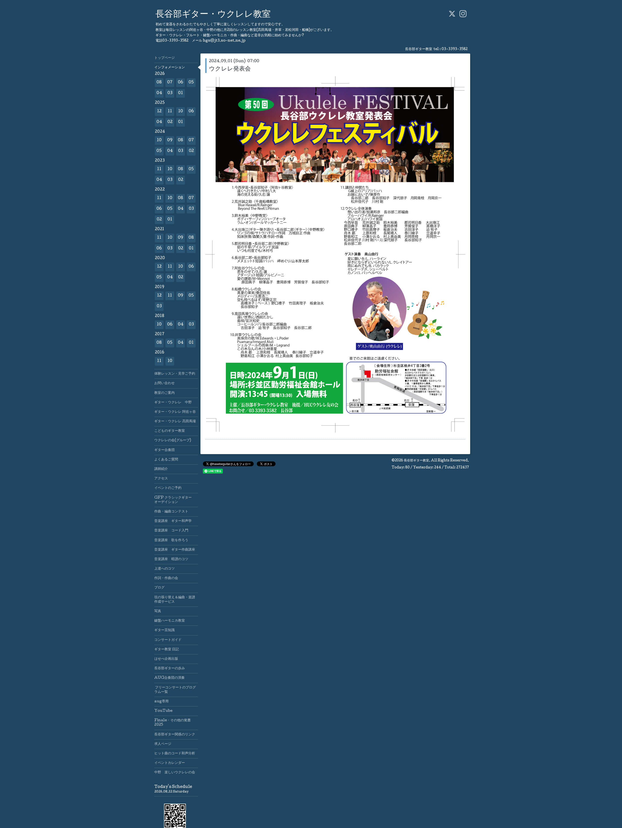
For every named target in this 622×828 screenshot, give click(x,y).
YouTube (163, 711)
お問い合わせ (164, 383)
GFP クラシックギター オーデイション (174, 500)
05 (191, 82)
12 (159, 111)
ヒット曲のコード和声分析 (174, 754)
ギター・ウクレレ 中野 (173, 403)
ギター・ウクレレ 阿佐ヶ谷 (175, 412)
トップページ (164, 58)
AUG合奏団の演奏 (169, 678)
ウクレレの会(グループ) (172, 440)
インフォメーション (169, 68)
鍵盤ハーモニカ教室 (169, 621)
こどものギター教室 (169, 431)
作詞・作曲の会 (166, 578)
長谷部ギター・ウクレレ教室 (213, 15)
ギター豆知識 (164, 630)
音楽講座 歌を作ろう (171, 540)
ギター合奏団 (164, 450)
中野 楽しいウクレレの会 (174, 773)
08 (159, 82)
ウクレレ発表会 (230, 69)
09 (170, 140)
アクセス (161, 479)
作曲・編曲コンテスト (171, 512)
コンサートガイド (167, 640)
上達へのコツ (164, 569)
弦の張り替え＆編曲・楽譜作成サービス (174, 600)
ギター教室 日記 (166, 650)
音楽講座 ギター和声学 (173, 521)
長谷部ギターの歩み (169, 668)
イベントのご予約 (167, 488)
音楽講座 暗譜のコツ (171, 559)
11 (170, 111)
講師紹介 (161, 469)
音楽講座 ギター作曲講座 (176, 550)
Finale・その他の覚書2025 (172, 723)
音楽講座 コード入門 (171, 531)
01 (180, 93)
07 (170, 82)
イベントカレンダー (169, 763)
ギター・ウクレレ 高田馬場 (175, 421)
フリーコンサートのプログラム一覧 (175, 690)
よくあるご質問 (166, 460)
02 (170, 122)
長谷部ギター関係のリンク (174, 735)
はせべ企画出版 (166, 659)
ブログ (159, 588)
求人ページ (162, 744)
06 (180, 82)
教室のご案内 (164, 393)
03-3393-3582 (454, 49)
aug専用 (161, 702)
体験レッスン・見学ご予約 (174, 374)
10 (180, 111)
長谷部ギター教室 (416, 460)
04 (159, 93)
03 (170, 93)
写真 (157, 611)
